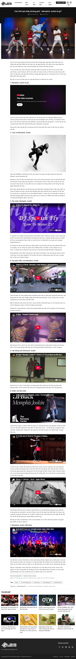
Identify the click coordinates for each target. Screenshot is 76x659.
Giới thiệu (50, 3)
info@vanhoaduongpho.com (10, 649)
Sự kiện (34, 3)
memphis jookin (57, 582)
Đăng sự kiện (60, 2)
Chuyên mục (18, 2)
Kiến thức (26, 3)
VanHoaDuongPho (15, 656)
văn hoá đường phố (26, 582)
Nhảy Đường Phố (34, 14)
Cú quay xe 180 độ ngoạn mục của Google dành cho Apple (8, 628)
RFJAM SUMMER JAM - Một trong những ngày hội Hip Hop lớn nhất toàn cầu (65, 609)
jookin (16, 582)
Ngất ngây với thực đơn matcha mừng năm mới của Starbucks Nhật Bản (46, 628)
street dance (37, 582)
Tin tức (61, 656)
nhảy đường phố (47, 582)
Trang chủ (12, 586)
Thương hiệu (41, 3)
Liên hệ (73, 656)
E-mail (16, 578)
